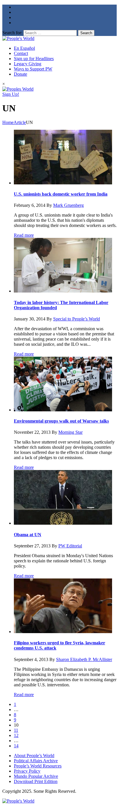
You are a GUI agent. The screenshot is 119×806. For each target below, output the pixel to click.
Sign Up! (10, 94)
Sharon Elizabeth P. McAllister (84, 659)
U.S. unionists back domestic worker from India (60, 194)
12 (16, 735)
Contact (21, 53)
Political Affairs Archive (36, 760)
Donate (20, 74)
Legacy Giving (27, 63)
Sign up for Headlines (34, 58)
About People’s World (34, 755)
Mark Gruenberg (68, 205)
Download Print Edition (35, 781)
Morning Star (70, 432)
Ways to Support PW (33, 68)
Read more (24, 235)
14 (16, 745)
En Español (24, 48)
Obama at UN (27, 534)
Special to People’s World (76, 318)
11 (16, 730)
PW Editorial (70, 545)
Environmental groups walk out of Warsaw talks (61, 421)
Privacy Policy (27, 771)
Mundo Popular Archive (36, 776)
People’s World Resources (38, 765)
